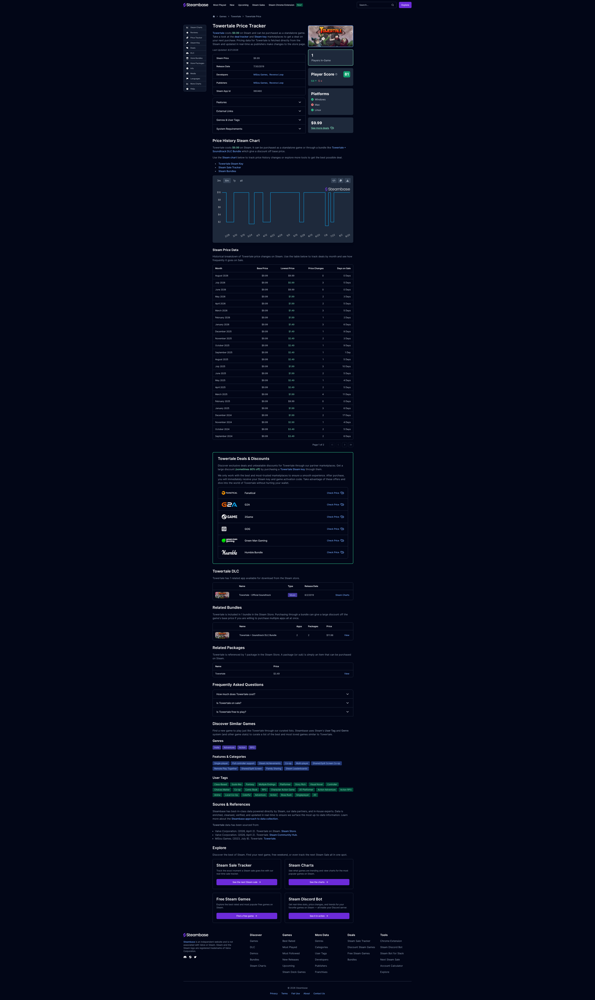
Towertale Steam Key (230, 163)
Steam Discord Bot (391, 947)
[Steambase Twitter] (195, 957)
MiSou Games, (260, 74)
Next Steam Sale (390, 959)
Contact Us (319, 993)
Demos (254, 953)
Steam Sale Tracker (229, 167)
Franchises (321, 971)
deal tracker (242, 36)
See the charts (317, 882)
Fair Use (295, 993)
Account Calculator (391, 965)
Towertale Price (253, 16)
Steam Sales (258, 5)
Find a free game (245, 916)
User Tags (321, 953)
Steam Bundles (227, 171)
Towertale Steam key (292, 469)
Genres (319, 940)
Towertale (236, 16)
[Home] (214, 16)
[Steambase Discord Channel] (185, 957)
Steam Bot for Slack (392, 953)
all (241, 180)
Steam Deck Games (294, 971)
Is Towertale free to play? (231, 711)
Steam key (260, 36)
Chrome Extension (391, 940)
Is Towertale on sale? (228, 703)
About (307, 993)
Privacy (274, 993)
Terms (284, 993)
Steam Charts (342, 595)
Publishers (321, 965)
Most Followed (291, 953)
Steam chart (229, 157)
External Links (224, 111)
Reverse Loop (276, 74)
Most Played (219, 5)
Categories (321, 947)
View (346, 635)
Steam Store (288, 831)
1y (234, 180)
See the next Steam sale (245, 882)
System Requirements (229, 128)
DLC (252, 947)
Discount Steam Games (361, 947)
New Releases (290, 959)
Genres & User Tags (228, 119)
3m (219, 180)
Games (223, 16)
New (232, 5)
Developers (321, 959)
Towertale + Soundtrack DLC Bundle (257, 635)
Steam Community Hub (283, 834)
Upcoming (243, 5)
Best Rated (288, 940)
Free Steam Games (359, 953)
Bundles (254, 959)
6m (227, 180)
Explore (405, 5)
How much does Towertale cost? (235, 694)
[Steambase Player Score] (336, 74)
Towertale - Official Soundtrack (255, 595)
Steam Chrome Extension (281, 5)
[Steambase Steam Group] (190, 957)
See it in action (317, 916)
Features (221, 102)
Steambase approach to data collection (254, 818)
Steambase (189, 941)
